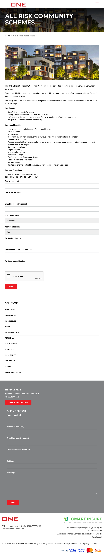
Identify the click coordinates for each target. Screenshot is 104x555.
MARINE (8, 327)
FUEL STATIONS (11, 344)
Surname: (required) (13, 192)
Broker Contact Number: (15, 261)
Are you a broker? (12, 227)
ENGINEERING (10, 361)
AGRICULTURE (10, 321)
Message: (11, 473)
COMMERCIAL (10, 315)
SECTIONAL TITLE (12, 332)
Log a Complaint (92, 544)
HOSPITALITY (10, 355)
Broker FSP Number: (13, 238)
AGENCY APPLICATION (18, 402)
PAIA (21, 544)
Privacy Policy (7, 544)
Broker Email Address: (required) (19, 250)
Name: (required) (12, 181)
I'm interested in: (12, 215)
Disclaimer (52, 544)
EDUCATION (9, 349)
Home (7, 36)
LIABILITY (9, 366)
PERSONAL (9, 338)
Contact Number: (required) (18, 450)
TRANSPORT (10, 310)
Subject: (10, 461)
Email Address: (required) (16, 204)
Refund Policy (63, 544)
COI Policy (43, 544)
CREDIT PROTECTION (13, 372)
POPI (16, 544)
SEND (11, 286)
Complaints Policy (31, 544)
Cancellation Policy (77, 544)
